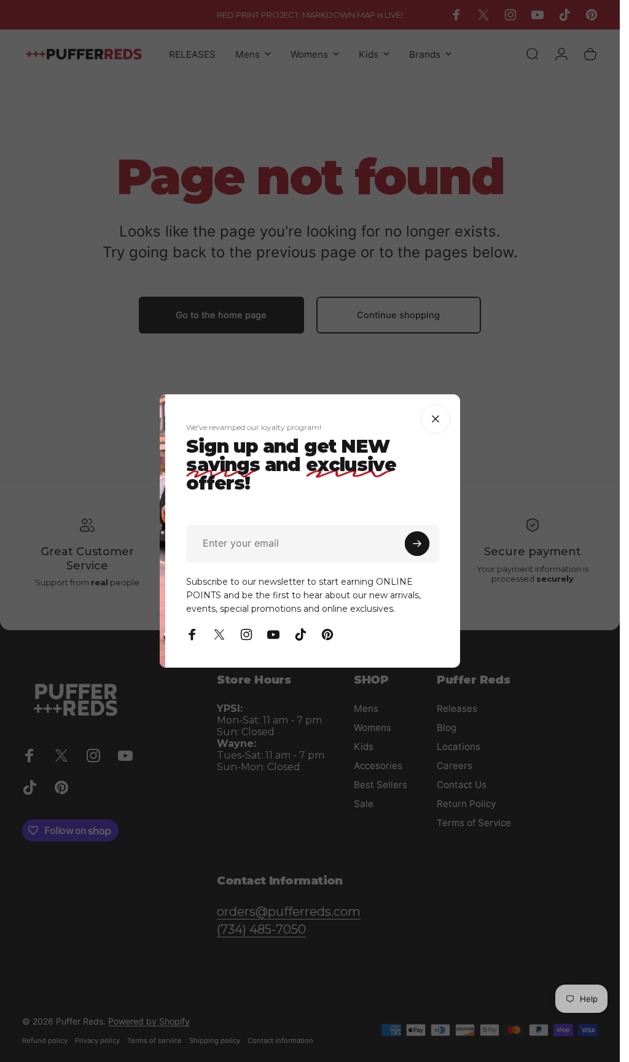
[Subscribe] (510, 543)
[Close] (528, 419)
